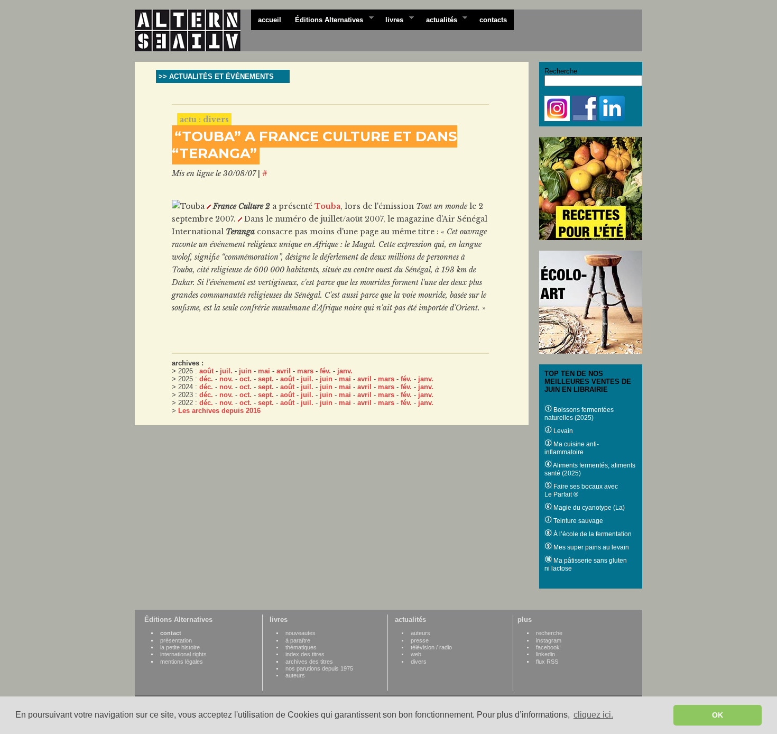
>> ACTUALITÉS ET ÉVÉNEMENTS (216, 76)
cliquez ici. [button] (593, 714)
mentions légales (181, 661)
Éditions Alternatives (325, 19)
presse (420, 640)
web (416, 654)
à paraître (297, 640)
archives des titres (309, 661)
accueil (269, 20)
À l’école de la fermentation (592, 534)
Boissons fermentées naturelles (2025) (579, 413)
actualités (438, 19)
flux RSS (547, 661)
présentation (176, 640)
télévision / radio (431, 647)
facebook (548, 647)
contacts (493, 20)
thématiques (301, 647)
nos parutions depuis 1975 (319, 668)
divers (419, 661)
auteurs (295, 675)
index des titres (305, 654)
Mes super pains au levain (590, 547)
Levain (562, 431)
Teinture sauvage (577, 521)
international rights (183, 654)
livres (390, 19)
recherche (549, 633)
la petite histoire (180, 647)
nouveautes (300, 633)
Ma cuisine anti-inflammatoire (571, 448)
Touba (327, 206)
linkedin (545, 654)
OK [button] (717, 715)
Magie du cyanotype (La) (588, 507)
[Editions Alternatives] (193, 31)
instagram (548, 640)
